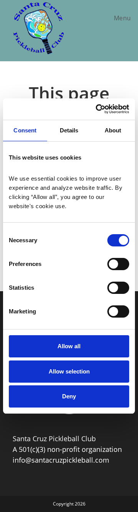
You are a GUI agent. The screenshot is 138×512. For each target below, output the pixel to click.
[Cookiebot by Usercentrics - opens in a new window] (97, 109)
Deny (69, 396)
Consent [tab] (24, 130)
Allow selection (69, 371)
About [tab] (113, 130)
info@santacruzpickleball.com (61, 460)
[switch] (118, 264)
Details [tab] (69, 130)
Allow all (69, 346)
